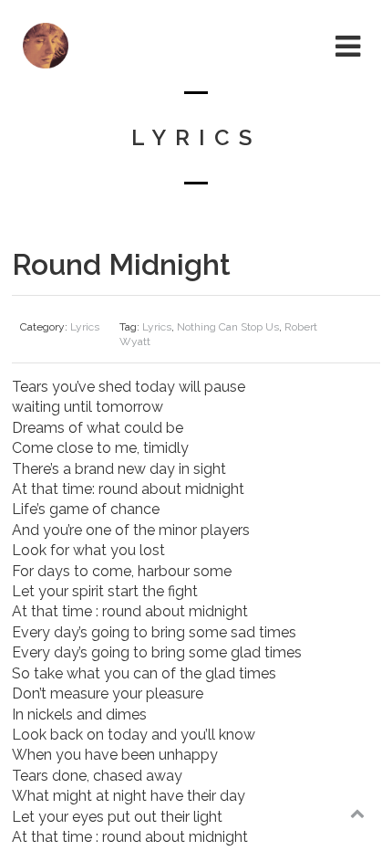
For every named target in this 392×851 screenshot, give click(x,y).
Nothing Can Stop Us (228, 326)
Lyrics (84, 326)
